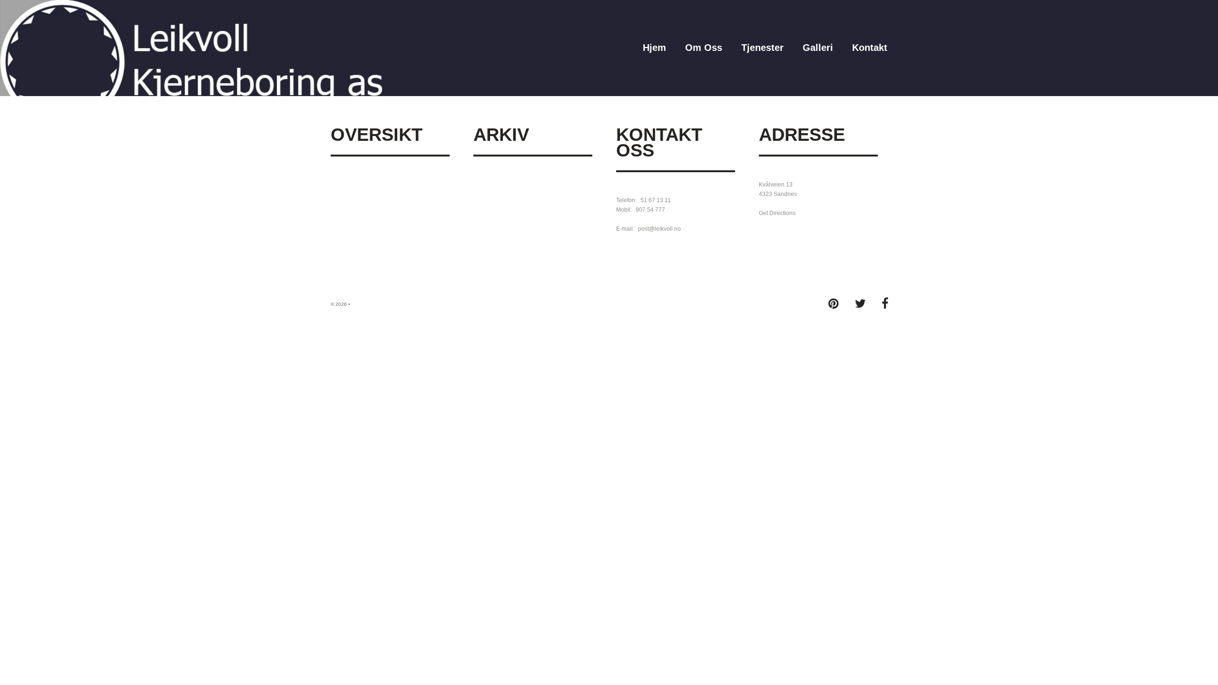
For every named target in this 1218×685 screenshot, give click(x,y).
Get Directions (777, 213)
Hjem (654, 47)
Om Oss (703, 47)
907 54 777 (650, 209)
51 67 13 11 (655, 200)
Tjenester (762, 47)
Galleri (818, 47)
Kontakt (869, 47)
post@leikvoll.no (659, 228)
